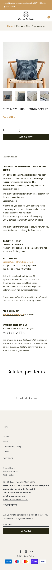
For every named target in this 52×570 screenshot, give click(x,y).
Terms (6, 441)
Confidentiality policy (12, 446)
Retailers (7, 436)
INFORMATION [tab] (10, 156)
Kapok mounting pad (13, 314)
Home (10, 26)
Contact (6, 451)
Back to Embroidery (27, 398)
